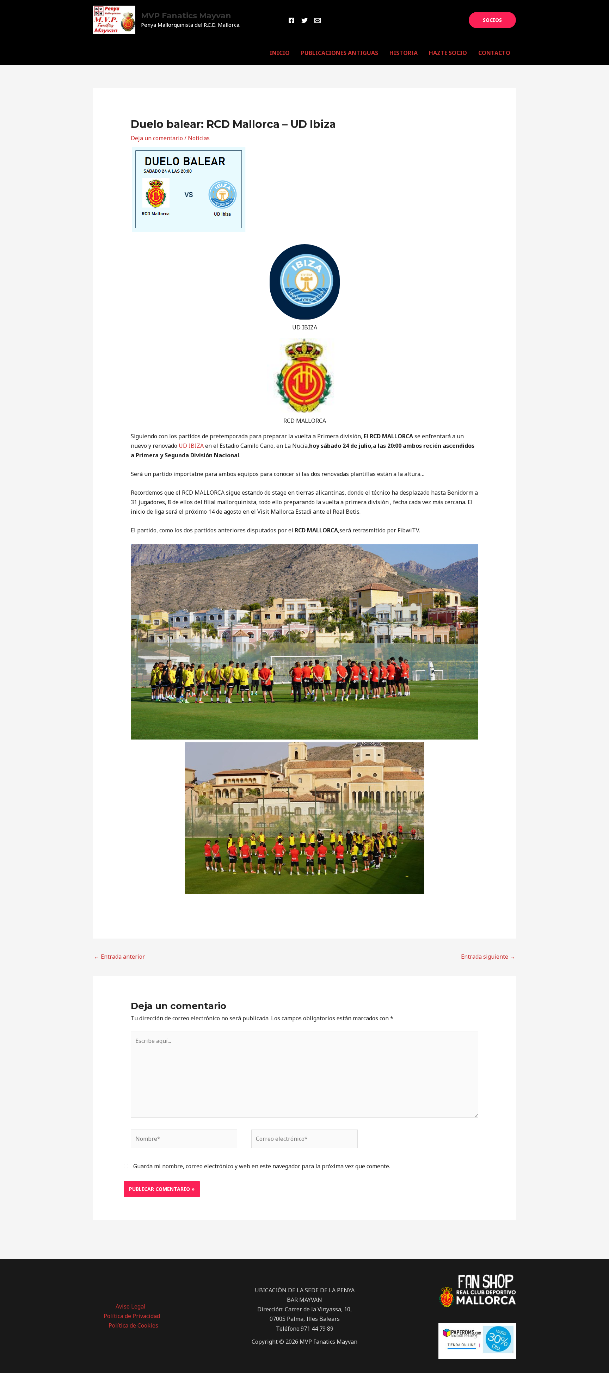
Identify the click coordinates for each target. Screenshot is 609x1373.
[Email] (317, 20)
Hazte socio (448, 53)
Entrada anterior (119, 956)
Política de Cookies (133, 1325)
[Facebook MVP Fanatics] (291, 20)
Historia (403, 53)
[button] (492, 20)
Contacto (494, 53)
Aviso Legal (131, 1306)
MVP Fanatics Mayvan (186, 15)
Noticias (199, 138)
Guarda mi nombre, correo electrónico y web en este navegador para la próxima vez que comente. (261, 1166)
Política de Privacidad (132, 1316)
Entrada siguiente (488, 956)
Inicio (280, 53)
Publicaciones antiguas (339, 53)
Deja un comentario (157, 138)
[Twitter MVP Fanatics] (304, 20)
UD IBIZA (192, 446)
